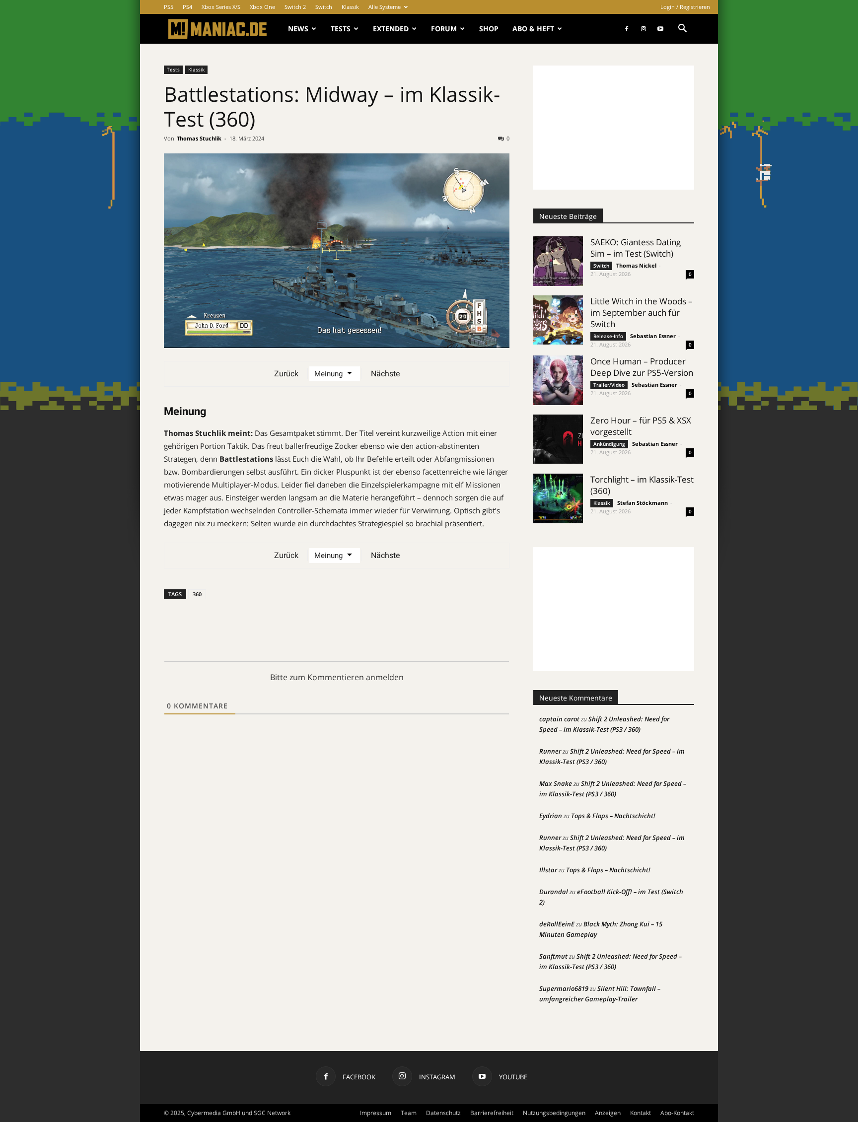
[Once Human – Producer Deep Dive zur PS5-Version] (558, 380)
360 (197, 594)
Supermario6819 (563, 988)
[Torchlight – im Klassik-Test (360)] (558, 498)
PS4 (187, 6)
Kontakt (640, 1113)
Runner (550, 751)
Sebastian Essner (653, 336)
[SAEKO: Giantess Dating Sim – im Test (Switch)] (558, 261)
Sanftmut (553, 956)
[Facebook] (626, 29)
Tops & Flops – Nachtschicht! (613, 815)
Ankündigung (609, 443)
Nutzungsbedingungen (554, 1113)
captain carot (559, 718)
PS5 (168, 6)
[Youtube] (660, 29)
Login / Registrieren (685, 6)
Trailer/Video (609, 384)
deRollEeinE (556, 923)
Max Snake (555, 783)
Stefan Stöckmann (642, 502)
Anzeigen (608, 1113)
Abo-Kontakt (677, 1113)
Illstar (548, 869)
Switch (323, 6)
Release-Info (608, 336)
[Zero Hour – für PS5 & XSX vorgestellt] (558, 439)
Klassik (350, 6)
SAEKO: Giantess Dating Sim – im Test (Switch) (635, 247)
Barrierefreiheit (491, 1113)
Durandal (553, 891)
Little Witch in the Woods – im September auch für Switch (641, 312)
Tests (341, 28)
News (298, 28)
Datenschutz (443, 1113)
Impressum (375, 1113)
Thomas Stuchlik (199, 138)
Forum (444, 28)
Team (409, 1113)
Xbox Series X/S (221, 6)
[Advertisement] (613, 128)
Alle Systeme (384, 6)
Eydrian (550, 815)
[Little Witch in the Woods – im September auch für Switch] (558, 320)
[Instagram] (643, 29)
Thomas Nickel (636, 265)
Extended (391, 28)
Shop (489, 28)
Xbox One (262, 6)
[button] (682, 29)
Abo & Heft (533, 28)
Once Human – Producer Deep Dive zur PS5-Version (641, 366)
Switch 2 (295, 6)
